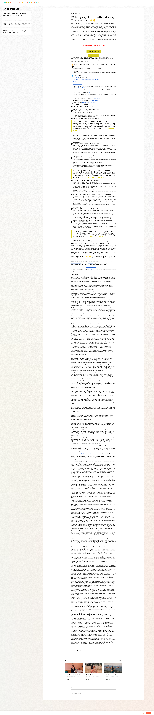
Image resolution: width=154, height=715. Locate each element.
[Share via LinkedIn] (77, 650)
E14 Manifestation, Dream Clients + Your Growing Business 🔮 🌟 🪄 (112, 675)
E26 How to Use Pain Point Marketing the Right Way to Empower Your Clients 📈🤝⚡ (74, 675)
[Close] (152, 713)
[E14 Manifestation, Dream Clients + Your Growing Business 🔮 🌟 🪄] (113, 668)
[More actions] (115, 14)
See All (120, 660)
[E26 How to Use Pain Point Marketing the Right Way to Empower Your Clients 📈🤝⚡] (74, 668)
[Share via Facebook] (71, 650)
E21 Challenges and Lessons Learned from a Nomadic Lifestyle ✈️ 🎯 (93, 675)
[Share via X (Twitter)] (74, 650)
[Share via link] (80, 650)
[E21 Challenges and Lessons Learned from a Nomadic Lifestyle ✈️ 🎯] (93, 668)
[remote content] (93, 45)
